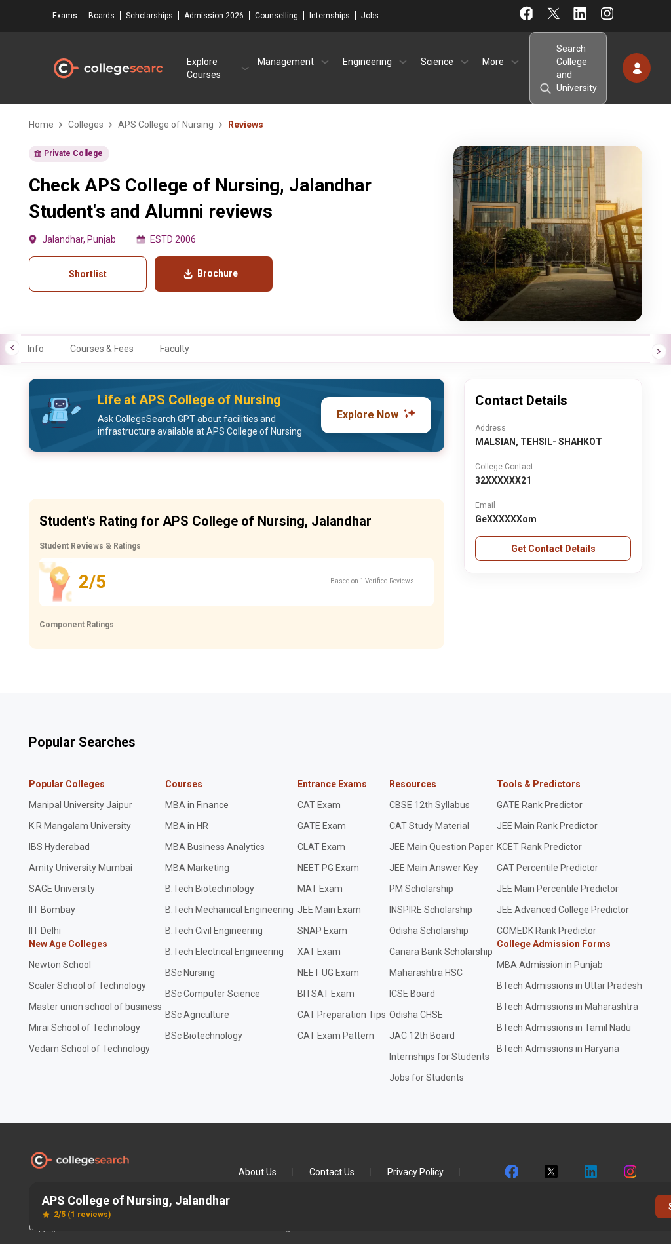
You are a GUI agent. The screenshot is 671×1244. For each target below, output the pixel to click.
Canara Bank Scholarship (441, 951)
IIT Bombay (52, 909)
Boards (101, 15)
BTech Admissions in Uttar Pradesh (569, 986)
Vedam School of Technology (89, 1048)
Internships (329, 15)
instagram (629, 1172)
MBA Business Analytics (215, 847)
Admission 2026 (214, 15)
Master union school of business (95, 1006)
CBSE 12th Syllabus (429, 805)
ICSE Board (412, 993)
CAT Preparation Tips (341, 1014)
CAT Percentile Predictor (547, 868)
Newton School (60, 965)
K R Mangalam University (80, 826)
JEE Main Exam (329, 909)
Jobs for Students (426, 1077)
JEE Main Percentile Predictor (558, 889)
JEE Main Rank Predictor (547, 826)
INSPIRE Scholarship (430, 909)
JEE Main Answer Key (433, 868)
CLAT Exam (321, 847)
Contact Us (332, 1172)
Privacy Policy (415, 1172)
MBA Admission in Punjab (550, 965)
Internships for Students (439, 1056)
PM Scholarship (421, 889)
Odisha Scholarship (429, 930)
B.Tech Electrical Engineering (224, 951)
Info (36, 348)
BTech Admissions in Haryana (558, 1048)
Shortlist (88, 274)
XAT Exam (319, 951)
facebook (511, 1172)
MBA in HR (186, 826)
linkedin (590, 1172)
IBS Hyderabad (59, 847)
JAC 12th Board (422, 1035)
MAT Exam (320, 889)
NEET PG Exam (328, 868)
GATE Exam (321, 826)
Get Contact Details (553, 548)
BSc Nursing (190, 972)
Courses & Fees (102, 348)
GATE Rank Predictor (540, 805)
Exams (64, 15)
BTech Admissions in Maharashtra (567, 1006)
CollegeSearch (107, 68)
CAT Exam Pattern (335, 1035)
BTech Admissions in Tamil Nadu (564, 1027)
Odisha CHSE (416, 1014)
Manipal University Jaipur (80, 805)
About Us (258, 1172)
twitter (550, 1172)
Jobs (370, 15)
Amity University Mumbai (80, 868)
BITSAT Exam (326, 993)
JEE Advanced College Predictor (563, 909)
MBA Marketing (197, 868)
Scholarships (149, 15)
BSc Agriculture (197, 1014)
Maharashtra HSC (426, 972)
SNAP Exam (322, 930)
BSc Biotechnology (203, 1035)
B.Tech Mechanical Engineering (229, 909)
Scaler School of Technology (87, 986)
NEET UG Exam (328, 972)
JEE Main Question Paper (441, 847)
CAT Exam (319, 805)
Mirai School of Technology (84, 1027)
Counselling (276, 15)
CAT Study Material (429, 826)
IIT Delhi (45, 930)
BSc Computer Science (212, 993)
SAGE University (62, 889)
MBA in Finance (197, 805)
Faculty (174, 348)
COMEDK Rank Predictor (546, 930)
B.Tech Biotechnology (209, 889)
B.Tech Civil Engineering (214, 930)
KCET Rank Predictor (539, 847)
